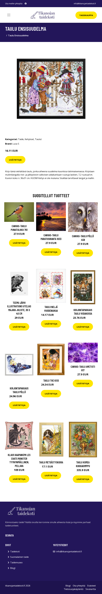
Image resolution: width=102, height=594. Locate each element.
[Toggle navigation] (8, 14)
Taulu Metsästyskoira (51, 462)
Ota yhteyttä (79, 585)
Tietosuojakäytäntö (73, 589)
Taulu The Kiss (51, 380)
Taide (21, 139)
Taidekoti (15, 551)
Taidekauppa (86, 15)
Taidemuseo (16, 562)
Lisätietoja (15, 159)
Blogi (12, 568)
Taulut (38, 139)
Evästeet (91, 585)
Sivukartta (91, 589)
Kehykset (29, 139)
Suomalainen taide (19, 556)
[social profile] (26, 3)
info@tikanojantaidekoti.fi (85, 3)
